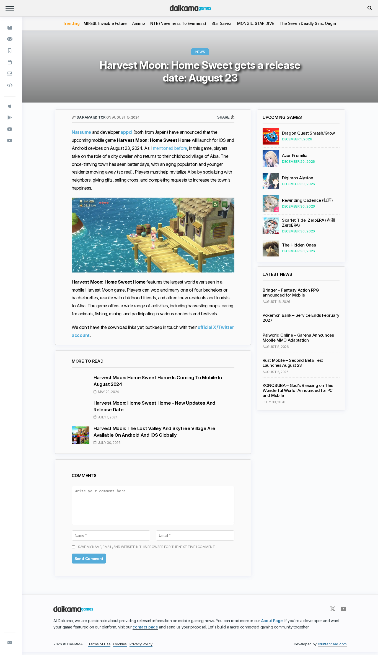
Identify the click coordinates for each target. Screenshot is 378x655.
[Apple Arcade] (9, 106)
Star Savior (221, 23)
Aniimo (138, 23)
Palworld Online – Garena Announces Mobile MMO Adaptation (298, 338)
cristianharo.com (332, 644)
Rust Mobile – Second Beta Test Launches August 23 (293, 363)
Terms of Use (99, 644)
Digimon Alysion (297, 177)
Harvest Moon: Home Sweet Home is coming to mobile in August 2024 (158, 381)
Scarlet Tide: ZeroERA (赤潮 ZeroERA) (308, 223)
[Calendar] (9, 62)
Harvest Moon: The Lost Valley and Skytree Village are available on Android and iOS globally (154, 432)
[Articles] (9, 50)
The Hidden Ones (299, 245)
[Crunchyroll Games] (9, 140)
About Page (272, 620)
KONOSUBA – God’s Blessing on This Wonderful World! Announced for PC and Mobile (298, 390)
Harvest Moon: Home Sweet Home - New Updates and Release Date (154, 406)
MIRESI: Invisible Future (105, 23)
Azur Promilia (294, 155)
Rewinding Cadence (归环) (307, 200)
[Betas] (9, 73)
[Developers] (9, 85)
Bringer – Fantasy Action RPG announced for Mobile (291, 293)
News (200, 52)
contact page (145, 627)
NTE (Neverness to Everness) (178, 23)
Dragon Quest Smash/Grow (308, 133)
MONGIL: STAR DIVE (255, 23)
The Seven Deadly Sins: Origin (307, 23)
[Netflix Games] (9, 129)
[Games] (9, 39)
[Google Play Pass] (9, 117)
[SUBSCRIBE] (9, 642)
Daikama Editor (91, 117)
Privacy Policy (141, 644)
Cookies (120, 644)
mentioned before (170, 148)
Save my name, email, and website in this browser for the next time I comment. (147, 547)
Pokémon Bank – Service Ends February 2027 (301, 318)
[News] (9, 27)
